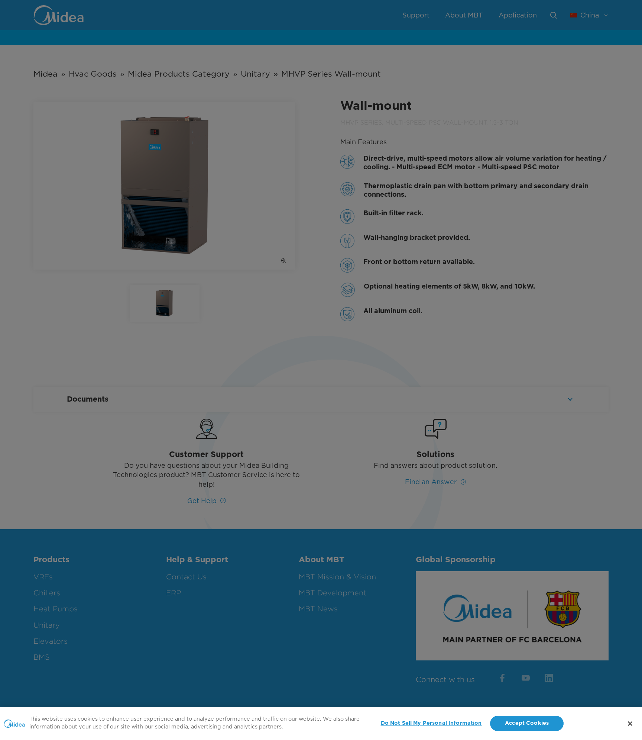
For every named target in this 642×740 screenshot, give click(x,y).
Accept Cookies (527, 723)
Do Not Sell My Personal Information (431, 723)
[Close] (630, 723)
